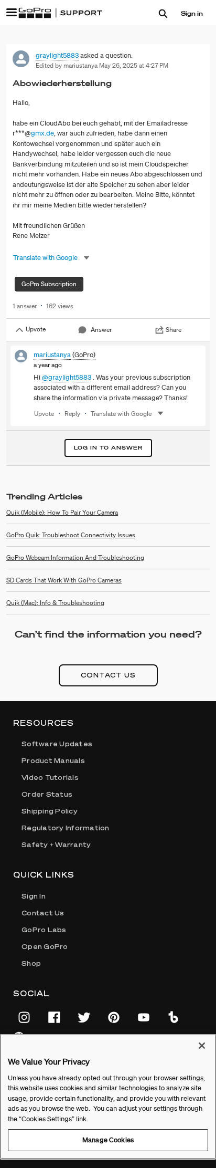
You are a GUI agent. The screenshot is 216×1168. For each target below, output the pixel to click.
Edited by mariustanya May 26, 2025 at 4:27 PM (102, 65)
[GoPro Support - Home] (60, 13)
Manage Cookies (108, 1139)
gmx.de (42, 133)
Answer (101, 329)
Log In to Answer (108, 448)
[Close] (201, 1045)
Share (173, 329)
